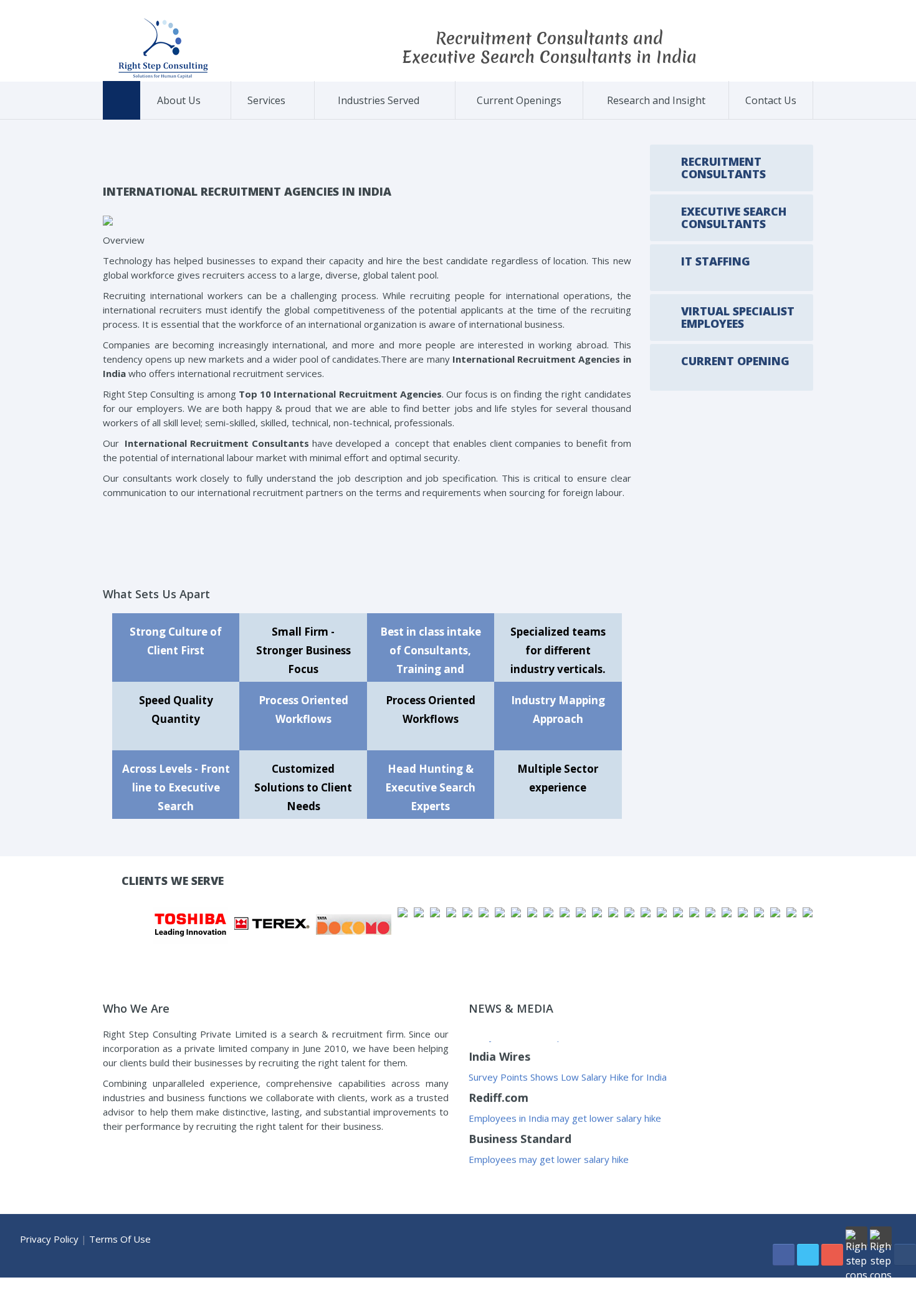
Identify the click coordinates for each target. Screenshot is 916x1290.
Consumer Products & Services (377, 116)
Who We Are (179, 118)
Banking (430, 118)
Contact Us (770, 100)
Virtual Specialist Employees (289, 114)
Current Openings (519, 100)
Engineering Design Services (425, 117)
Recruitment (270, 118)
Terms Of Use (120, 1239)
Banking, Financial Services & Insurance (371, 118)
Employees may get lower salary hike (549, 1140)
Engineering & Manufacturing (379, 114)
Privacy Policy (49, 1239)
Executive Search (291, 117)
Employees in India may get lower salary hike (565, 1099)
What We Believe (201, 117)
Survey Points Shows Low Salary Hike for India (568, 1058)
